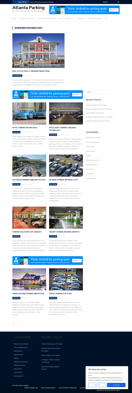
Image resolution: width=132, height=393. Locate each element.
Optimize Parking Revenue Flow (63, 180)
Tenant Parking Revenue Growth (64, 232)
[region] (107, 377)
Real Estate (16, 132)
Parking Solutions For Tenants (27, 232)
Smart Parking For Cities (60, 294)
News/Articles (90, 151)
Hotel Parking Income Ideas (24, 128)
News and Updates (65, 18)
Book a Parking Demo (95, 18)
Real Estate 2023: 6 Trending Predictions (31, 71)
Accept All (116, 385)
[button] (106, 19)
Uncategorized (17, 76)
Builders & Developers (93, 138)
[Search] (118, 2)
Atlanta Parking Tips (26, 18)
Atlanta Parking (28, 8)
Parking (88, 156)
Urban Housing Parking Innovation (28, 294)
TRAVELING (90, 174)
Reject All (97, 385)
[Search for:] (109, 2)
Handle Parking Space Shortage (96, 105)
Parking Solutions (91, 165)
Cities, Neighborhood (93, 142)
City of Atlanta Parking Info (47, 18)
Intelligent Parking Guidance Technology (99, 117)
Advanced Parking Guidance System (28, 180)
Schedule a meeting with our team (108, 390)
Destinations (90, 147)
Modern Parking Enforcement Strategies (41, 2)
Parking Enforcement (93, 160)
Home (14, 18)
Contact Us (80, 18)
